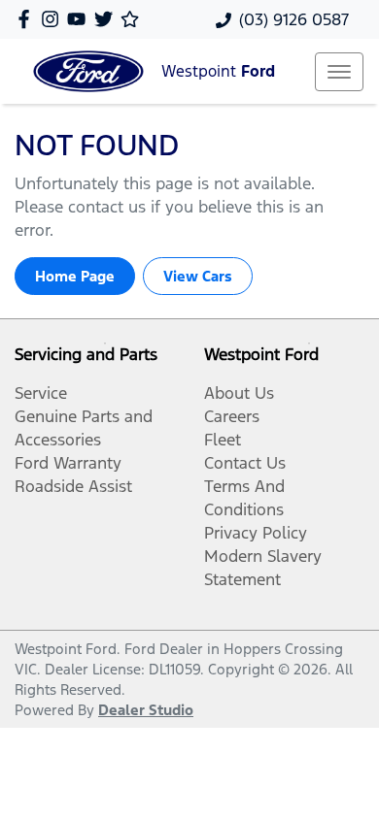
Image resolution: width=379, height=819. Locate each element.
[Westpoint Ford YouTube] (80, 19)
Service (41, 393)
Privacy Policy (255, 532)
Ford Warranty (68, 463)
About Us (239, 393)
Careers (231, 416)
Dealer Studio (145, 710)
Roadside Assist (73, 486)
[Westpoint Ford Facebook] (28, 19)
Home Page (75, 276)
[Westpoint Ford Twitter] (107, 19)
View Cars (197, 276)
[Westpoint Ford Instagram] (54, 19)
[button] (339, 71)
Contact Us (245, 463)
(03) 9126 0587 (294, 19)
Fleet (222, 439)
